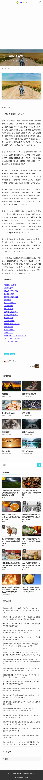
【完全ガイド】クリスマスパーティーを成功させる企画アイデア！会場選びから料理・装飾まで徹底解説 (21, 618)
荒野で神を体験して (12, 323)
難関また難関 (9, 293)
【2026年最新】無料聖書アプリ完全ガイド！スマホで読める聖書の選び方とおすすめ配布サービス (20, 709)
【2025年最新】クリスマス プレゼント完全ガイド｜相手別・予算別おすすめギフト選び (20, 676)
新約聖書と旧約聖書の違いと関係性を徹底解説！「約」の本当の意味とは (21, 736)
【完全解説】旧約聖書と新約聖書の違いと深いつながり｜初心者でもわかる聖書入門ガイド (21, 723)
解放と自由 (8, 317)
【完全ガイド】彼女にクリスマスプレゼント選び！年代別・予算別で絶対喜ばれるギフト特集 (21, 631)
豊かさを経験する (11, 311)
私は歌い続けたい (11, 341)
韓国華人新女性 (10, 285)
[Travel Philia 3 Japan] (21, 2)
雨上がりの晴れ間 (11, 290)
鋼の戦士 (7, 299)
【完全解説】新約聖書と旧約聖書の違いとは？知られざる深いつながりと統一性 (21, 729)
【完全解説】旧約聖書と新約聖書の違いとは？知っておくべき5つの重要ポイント (21, 716)
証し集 (12, 61)
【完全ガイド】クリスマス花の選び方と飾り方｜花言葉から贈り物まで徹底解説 (21, 638)
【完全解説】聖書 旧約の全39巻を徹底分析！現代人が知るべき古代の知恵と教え (20, 689)
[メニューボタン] (2, 2)
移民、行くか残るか (12, 338)
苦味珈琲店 (8, 326)
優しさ (6, 61)
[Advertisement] (21, 27)
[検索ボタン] (40, 2)
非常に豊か (8, 287)
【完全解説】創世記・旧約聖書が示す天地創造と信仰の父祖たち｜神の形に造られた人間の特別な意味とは (21, 743)
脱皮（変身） (9, 329)
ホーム (10, 774)
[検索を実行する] (39, 465)
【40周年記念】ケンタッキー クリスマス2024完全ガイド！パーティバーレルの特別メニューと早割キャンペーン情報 (21, 646)
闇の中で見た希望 (11, 296)
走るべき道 (8, 308)
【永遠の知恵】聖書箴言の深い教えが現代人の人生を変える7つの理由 (21, 703)
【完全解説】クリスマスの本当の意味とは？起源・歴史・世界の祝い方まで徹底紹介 (20, 683)
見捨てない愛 (9, 320)
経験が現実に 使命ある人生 (15, 335)
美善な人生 (8, 332)
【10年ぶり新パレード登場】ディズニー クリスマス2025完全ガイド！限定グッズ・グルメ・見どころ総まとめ (20, 610)
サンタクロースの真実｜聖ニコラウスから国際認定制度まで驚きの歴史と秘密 (21, 625)
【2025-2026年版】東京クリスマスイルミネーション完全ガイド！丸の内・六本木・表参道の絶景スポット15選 (21, 654)
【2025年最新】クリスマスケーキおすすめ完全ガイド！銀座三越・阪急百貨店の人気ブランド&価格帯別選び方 (21, 661)
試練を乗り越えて (11, 314)
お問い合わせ (17, 774)
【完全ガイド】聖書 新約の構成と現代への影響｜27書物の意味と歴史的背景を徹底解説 (20, 696)
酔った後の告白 (10, 302)
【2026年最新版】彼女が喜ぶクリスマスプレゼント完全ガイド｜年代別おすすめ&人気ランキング (20, 669)
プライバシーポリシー (28, 774)
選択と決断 (8, 305)
